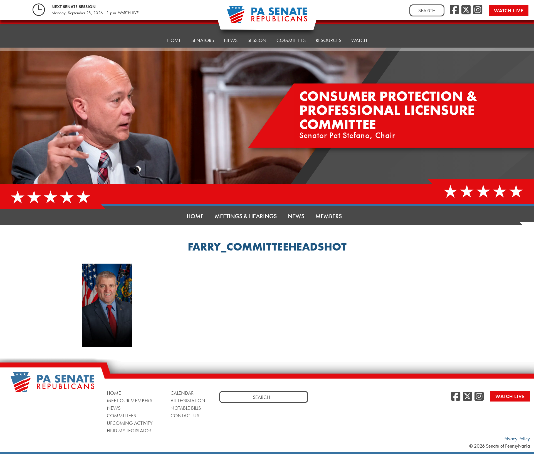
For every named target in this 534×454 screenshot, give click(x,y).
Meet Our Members (129, 400)
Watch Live (508, 10)
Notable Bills (185, 407)
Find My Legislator (129, 430)
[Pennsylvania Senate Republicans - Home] (267, 17)
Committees (291, 40)
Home (174, 40)
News (231, 40)
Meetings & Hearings (246, 216)
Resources (328, 40)
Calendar (182, 392)
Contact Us (184, 415)
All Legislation (187, 400)
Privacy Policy (516, 439)
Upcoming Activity (130, 422)
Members (328, 216)
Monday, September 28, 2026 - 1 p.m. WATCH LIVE (95, 13)
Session (257, 40)
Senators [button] (202, 40)
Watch (359, 40)
